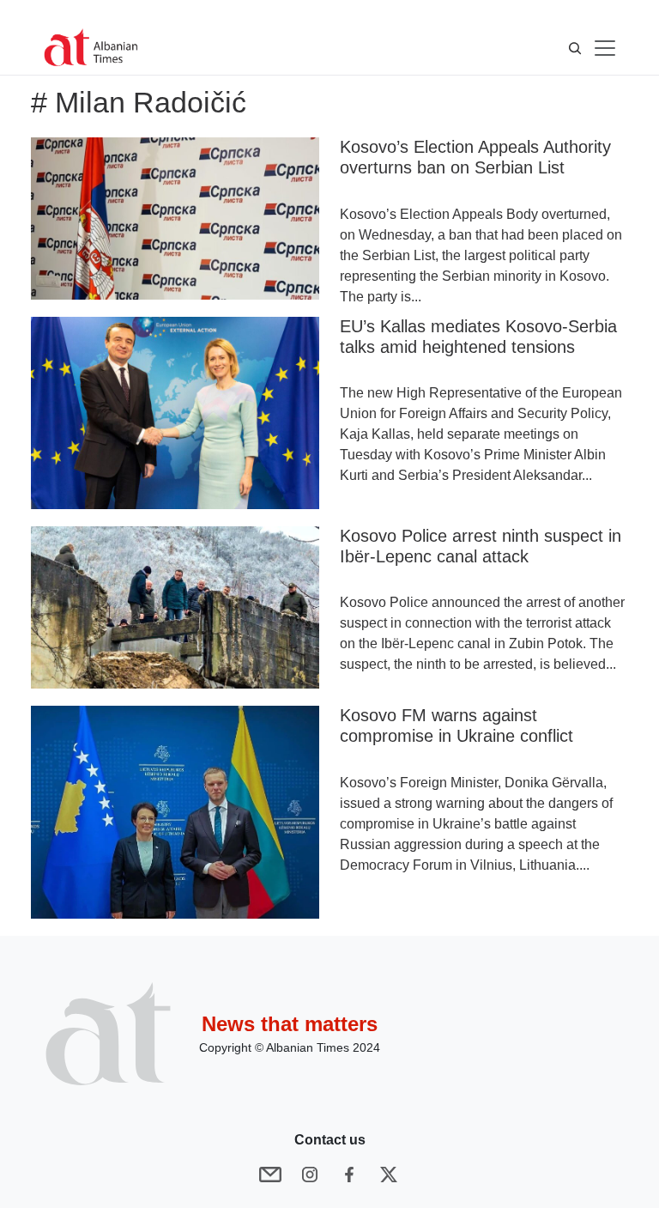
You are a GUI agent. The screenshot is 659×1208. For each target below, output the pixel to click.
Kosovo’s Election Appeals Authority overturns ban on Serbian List (475, 157)
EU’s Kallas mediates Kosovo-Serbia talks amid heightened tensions (478, 336)
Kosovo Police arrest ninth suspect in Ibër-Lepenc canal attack (480, 546)
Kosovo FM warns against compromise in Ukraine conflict (456, 725)
